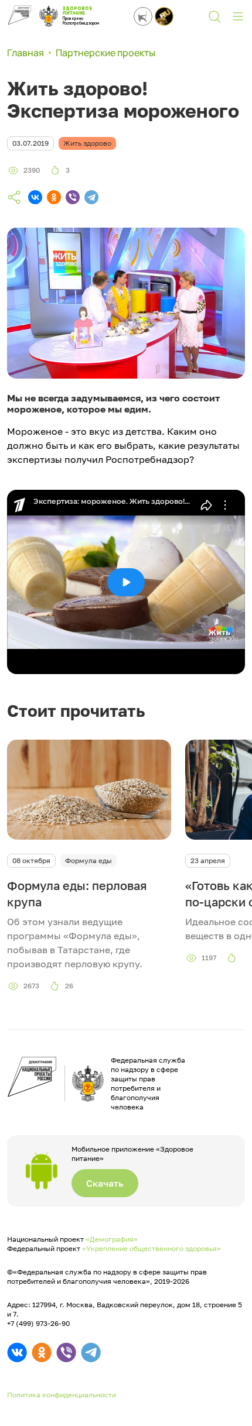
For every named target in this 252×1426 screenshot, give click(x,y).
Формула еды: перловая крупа (77, 893)
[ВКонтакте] (35, 197)
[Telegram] (91, 197)
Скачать (105, 1183)
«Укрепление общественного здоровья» (151, 1248)
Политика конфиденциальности (61, 1394)
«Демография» (112, 1239)
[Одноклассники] (54, 197)
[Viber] (73, 197)
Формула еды (88, 860)
